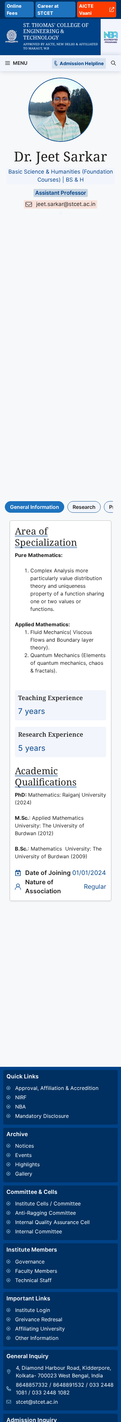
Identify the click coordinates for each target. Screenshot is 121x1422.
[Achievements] (23, 1164)
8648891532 (68, 1385)
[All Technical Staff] (31, 1280)
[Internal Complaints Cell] (48, 1231)
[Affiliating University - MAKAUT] (35, 1328)
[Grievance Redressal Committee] (35, 1319)
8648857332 (32, 1385)
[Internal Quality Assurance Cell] (48, 1222)
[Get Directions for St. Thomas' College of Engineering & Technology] (60, 1371)
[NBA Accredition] (52, 1106)
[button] (113, 63)
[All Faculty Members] (31, 1271)
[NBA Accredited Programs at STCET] (111, 37)
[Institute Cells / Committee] (48, 1203)
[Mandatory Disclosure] (52, 1116)
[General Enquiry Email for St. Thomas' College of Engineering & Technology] (60, 1402)
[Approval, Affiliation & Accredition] (52, 1088)
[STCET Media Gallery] (23, 1174)
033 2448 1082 (51, 1392)
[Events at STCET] (23, 1155)
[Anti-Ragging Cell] (48, 1213)
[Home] (11, 33)
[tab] (34, 507)
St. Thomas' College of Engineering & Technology (55, 31)
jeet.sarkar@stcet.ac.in (66, 204)
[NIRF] (52, 1097)
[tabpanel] (60, 711)
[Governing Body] (31, 1261)
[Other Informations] (35, 1338)
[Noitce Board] (23, 1146)
